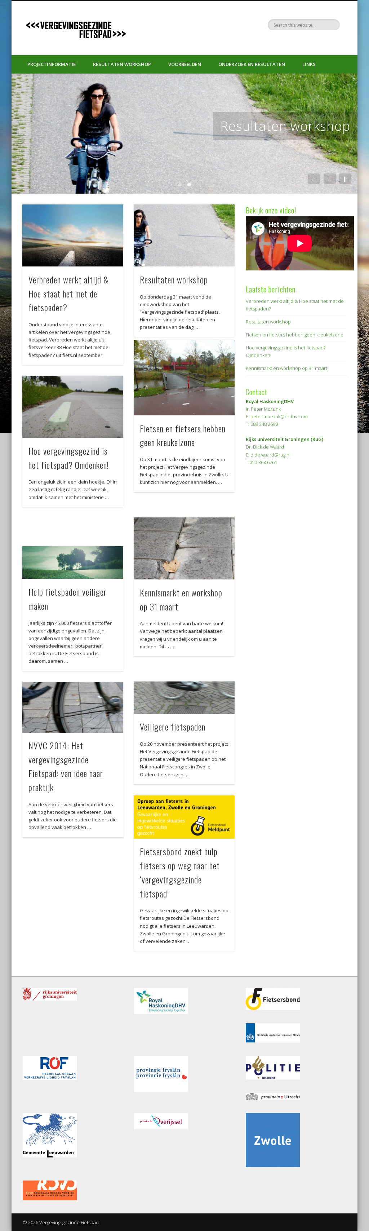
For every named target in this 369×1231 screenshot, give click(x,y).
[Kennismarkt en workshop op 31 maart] (184, 548)
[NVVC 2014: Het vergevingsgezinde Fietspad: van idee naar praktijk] (72, 707)
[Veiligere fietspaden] (184, 697)
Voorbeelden (184, 64)
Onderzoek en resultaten (251, 64)
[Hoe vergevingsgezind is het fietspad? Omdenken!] (72, 407)
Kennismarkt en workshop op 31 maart (286, 368)
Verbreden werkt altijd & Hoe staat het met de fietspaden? (68, 293)
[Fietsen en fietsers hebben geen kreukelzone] (184, 377)
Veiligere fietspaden (172, 726)
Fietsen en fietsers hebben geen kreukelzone (294, 334)
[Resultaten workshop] (184, 134)
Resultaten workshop (122, 64)
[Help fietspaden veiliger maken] (72, 562)
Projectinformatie (51, 64)
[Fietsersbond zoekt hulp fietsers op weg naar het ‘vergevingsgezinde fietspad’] (184, 817)
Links (309, 64)
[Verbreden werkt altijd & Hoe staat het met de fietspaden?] (72, 235)
